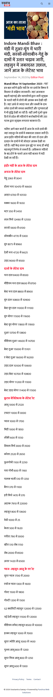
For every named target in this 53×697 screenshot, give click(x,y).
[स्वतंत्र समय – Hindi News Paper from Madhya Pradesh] (5, 4)
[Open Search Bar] (42, 4)
